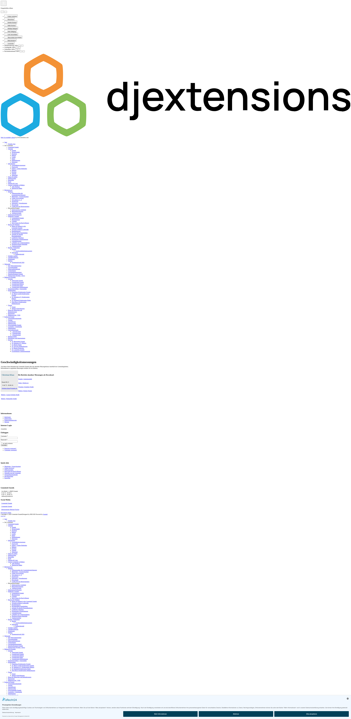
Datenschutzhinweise (10, 420)
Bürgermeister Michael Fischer (10, 509)
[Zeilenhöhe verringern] (16, 49)
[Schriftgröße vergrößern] (19, 47)
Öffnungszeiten (8, 470)
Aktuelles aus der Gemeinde (12, 473)
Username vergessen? (10, 450)
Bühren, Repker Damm (25, 391)
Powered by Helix (6, 512)
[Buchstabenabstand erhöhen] (23, 51)
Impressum (7, 417)
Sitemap (6, 422)
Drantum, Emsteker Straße (26, 387)
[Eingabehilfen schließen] (5, 12)
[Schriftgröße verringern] (17, 47)
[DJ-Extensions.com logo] (175, 136)
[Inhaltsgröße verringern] (19, 46)
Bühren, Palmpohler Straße (9, 398)
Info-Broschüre (8, 476)
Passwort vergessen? (10, 448)
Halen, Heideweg (23, 383)
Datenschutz (8, 418)
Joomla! (45, 514)
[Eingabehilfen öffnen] (4, 3)
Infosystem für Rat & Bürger (12, 471)
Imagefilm (7, 478)
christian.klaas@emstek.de (9, 388)
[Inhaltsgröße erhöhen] (22, 46)
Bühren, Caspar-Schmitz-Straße (10, 395)
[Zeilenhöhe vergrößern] (19, 49)
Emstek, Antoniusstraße (25, 379)
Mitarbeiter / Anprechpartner (12, 466)
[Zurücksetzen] (2, 12)
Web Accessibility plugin (8, 137)
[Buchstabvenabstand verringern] (21, 51)
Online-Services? (9, 468)
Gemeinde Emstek (6, 503)
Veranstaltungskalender (11, 474)
